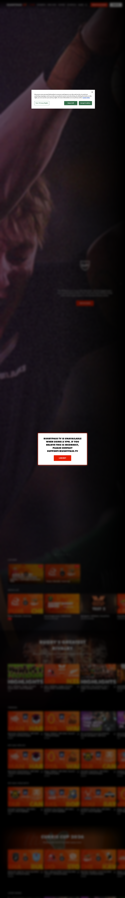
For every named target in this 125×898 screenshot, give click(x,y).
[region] (63, 99)
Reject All (71, 103)
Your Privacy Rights (41, 103)
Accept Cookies (85, 103)
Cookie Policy (86, 97)
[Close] (92, 92)
